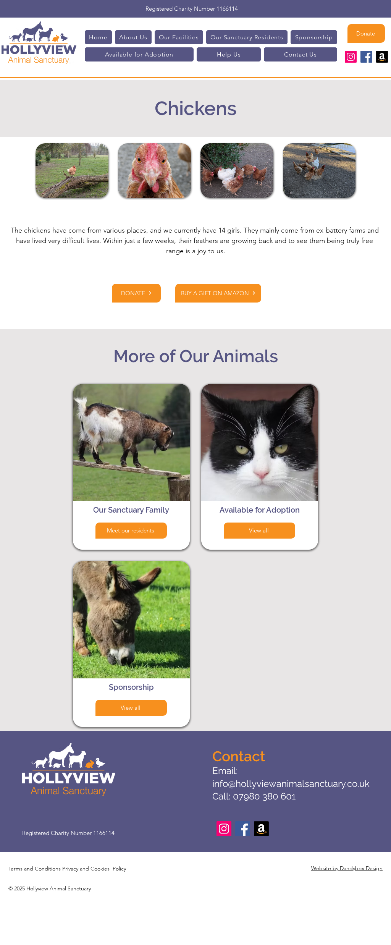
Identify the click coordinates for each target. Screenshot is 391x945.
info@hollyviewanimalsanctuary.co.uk (291, 783)
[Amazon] (382, 57)
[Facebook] (366, 57)
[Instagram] (351, 57)
